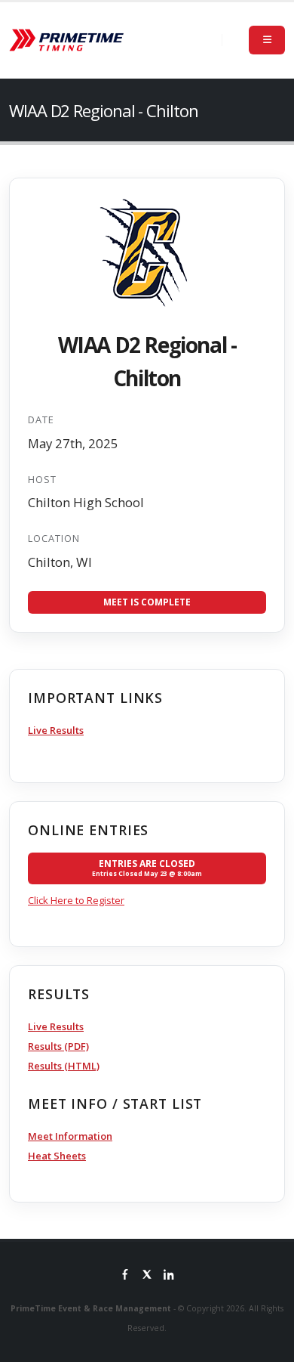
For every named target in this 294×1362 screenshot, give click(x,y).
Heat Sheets (57, 1155)
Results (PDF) (58, 1046)
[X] (147, 1275)
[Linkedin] (168, 1275)
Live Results (56, 730)
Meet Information (70, 1136)
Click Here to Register (76, 900)
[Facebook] (125, 1275)
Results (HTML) (64, 1066)
